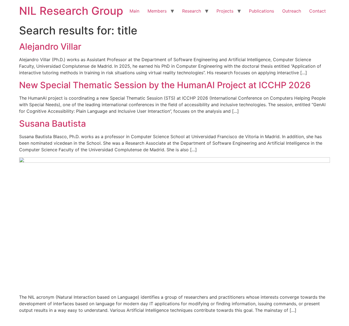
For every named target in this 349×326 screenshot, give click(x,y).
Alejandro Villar (50, 46)
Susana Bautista (52, 123)
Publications (261, 11)
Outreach (291, 11)
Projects (224, 11)
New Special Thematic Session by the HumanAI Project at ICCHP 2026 (165, 85)
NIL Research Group (71, 10)
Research (191, 11)
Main (134, 11)
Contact (317, 11)
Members (157, 11)
